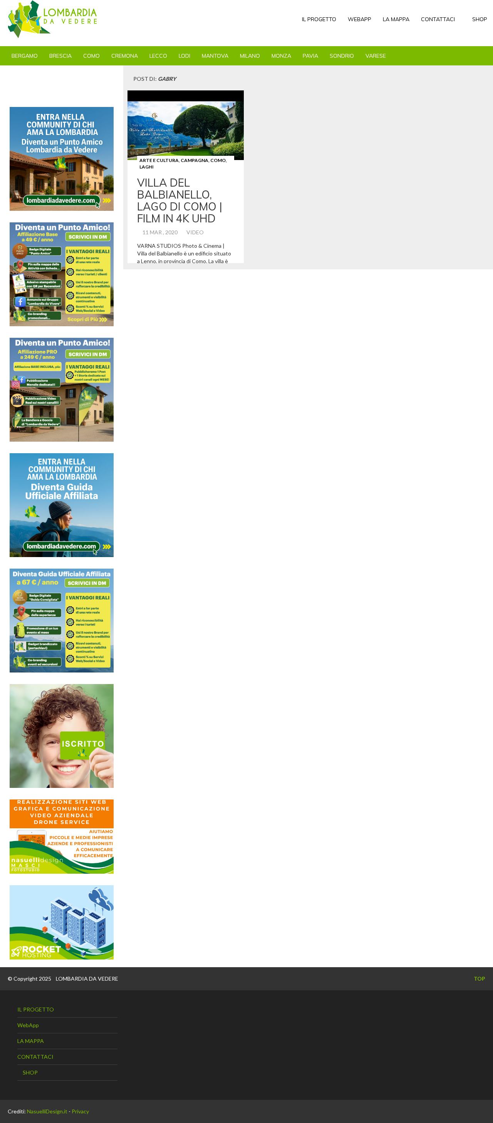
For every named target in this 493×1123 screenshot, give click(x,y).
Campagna (194, 160)
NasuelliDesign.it (47, 1111)
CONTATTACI (438, 19)
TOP (479, 978)
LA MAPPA (396, 19)
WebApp (359, 19)
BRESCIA (60, 55)
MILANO (250, 55)
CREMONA (124, 55)
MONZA (281, 55)
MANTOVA (215, 55)
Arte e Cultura (159, 160)
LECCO (158, 55)
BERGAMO (25, 55)
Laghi (146, 167)
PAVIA (310, 55)
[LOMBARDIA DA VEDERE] (52, 19)
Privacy (80, 1111)
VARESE (376, 55)
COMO (91, 55)
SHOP (479, 19)
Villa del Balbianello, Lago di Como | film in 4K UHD (179, 200)
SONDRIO (342, 55)
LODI (184, 55)
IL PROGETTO (319, 19)
